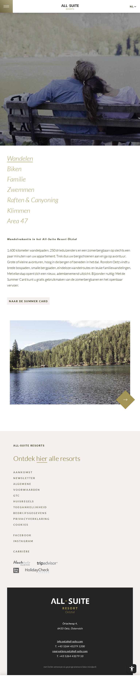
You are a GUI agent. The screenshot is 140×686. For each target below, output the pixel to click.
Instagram (23, 541)
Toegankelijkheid (30, 507)
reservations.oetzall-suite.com (70, 651)
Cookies (20, 524)
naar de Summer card (28, 301)
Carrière (21, 551)
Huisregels (23, 501)
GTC (16, 495)
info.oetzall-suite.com (70, 641)
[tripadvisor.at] (47, 565)
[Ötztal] (16, 572)
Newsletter (24, 478)
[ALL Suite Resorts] (70, 8)
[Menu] (6, 6)
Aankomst (23, 472)
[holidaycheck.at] (37, 572)
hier (41, 458)
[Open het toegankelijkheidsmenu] (131, 668)
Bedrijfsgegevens (30, 513)
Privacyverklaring (31, 518)
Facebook (22, 535)
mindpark (92, 666)
